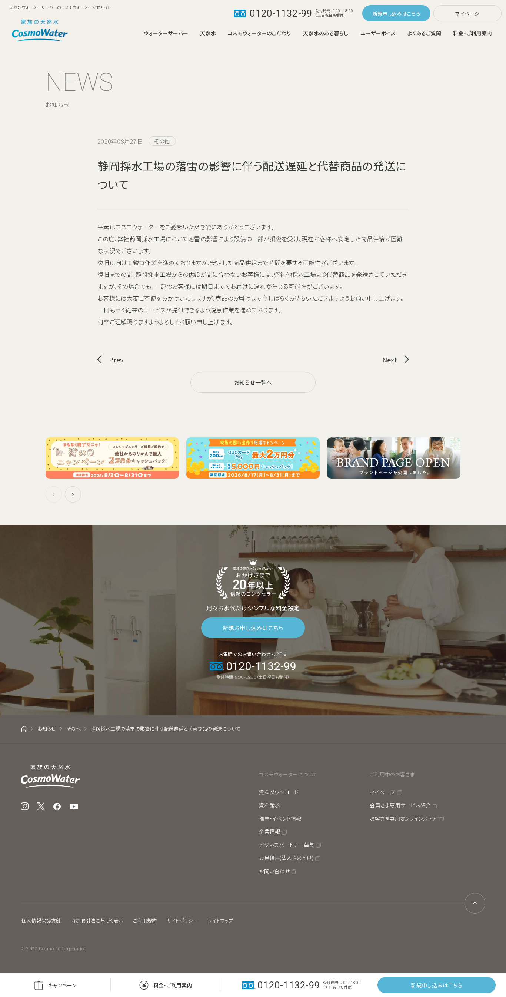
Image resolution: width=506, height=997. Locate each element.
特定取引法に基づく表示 (97, 920)
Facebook (57, 806)
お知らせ (47, 728)
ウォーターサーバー (166, 33)
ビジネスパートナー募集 (286, 844)
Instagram (25, 806)
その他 (73, 728)
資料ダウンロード (279, 792)
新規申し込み (387, 13)
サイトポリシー (182, 920)
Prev (116, 359)
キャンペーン (62, 985)
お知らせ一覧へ (253, 382)
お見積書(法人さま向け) (286, 857)
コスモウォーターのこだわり (259, 33)
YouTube (74, 806)
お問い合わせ (274, 871)
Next (389, 359)
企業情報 (269, 831)
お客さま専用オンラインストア (403, 818)
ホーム (24, 729)
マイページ (467, 13)
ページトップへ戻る (475, 903)
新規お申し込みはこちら (253, 628)
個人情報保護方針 (41, 920)
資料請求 (269, 805)
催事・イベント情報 (280, 818)
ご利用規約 (145, 920)
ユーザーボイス (378, 33)
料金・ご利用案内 (472, 33)
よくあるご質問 (424, 33)
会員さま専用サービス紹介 (400, 805)
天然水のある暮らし (325, 33)
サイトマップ (220, 920)
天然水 (208, 33)
